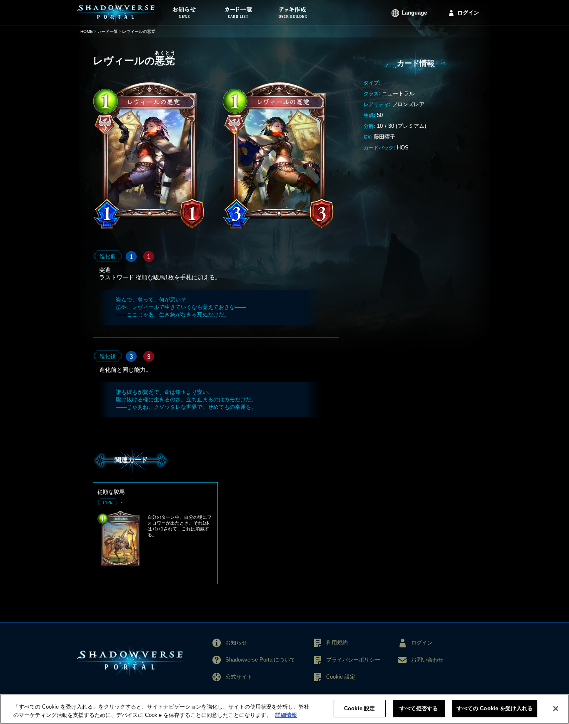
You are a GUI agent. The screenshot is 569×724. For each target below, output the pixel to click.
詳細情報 (286, 715)
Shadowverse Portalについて (260, 660)
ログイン (468, 13)
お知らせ (236, 642)
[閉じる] (556, 708)
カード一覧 (107, 31)
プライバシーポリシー (353, 660)
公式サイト (238, 677)
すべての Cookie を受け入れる (495, 708)
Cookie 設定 (359, 708)
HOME (86, 31)
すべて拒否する (418, 708)
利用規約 (337, 642)
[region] (284, 709)
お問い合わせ (427, 660)
